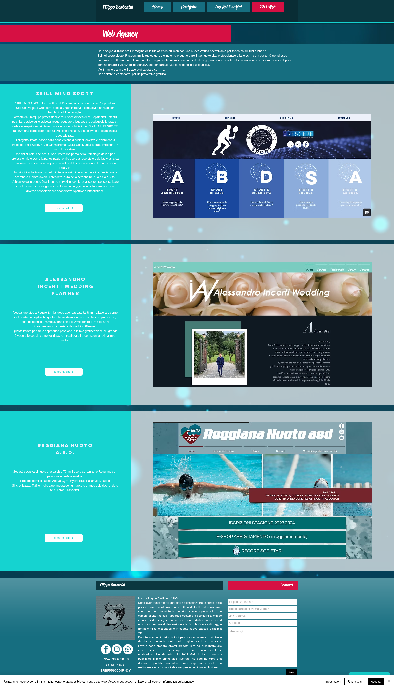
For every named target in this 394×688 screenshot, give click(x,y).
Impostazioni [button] (333, 681)
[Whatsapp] (128, 649)
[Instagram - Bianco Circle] (117, 649)
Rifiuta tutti (355, 681)
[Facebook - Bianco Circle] (106, 649)
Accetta (376, 681)
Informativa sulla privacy (178, 681)
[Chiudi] (389, 681)
